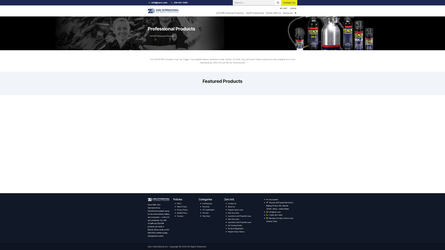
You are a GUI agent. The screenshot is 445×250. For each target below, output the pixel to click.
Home (152, 36)
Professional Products (165, 36)
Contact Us (289, 2)
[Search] (278, 2)
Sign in (293, 8)
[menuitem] (230, 13)
